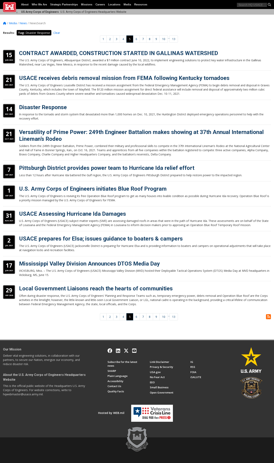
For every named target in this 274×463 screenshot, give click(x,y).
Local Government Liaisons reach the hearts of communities (96, 288)
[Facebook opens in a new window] (110, 350)
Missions (86, 4)
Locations (114, 4)
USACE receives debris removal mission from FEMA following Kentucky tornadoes (124, 78)
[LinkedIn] (118, 350)
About (24, 4)
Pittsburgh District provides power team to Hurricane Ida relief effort (106, 168)
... (169, 37)
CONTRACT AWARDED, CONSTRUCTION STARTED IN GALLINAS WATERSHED (118, 53)
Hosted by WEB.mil (111, 413)
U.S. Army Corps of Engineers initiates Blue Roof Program (93, 188)
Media (127, 4)
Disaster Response (43, 107)
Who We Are (39, 4)
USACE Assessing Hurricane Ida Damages (72, 213)
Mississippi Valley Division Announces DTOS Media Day (89, 263)
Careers (100, 4)
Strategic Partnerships (64, 4)
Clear (56, 33)
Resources (140, 4)
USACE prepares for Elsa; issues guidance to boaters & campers (101, 238)
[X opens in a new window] (126, 350)
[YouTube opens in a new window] (134, 350)
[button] (269, 4)
